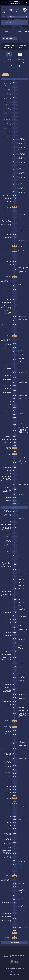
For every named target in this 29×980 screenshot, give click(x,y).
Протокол (17, 31)
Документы (10, 38)
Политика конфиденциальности (14, 968)
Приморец (21, 62)
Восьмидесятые (6, 62)
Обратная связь (14, 971)
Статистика (6, 31)
